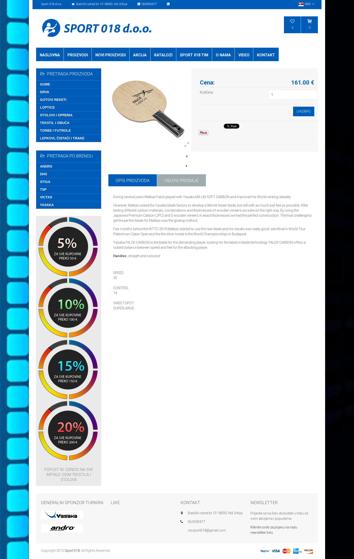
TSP (43, 189)
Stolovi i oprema (56, 115)
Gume (45, 84)
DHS (43, 174)
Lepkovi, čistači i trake (62, 138)
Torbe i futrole (55, 130)
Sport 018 (72, 550)
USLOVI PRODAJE (181, 180)
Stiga (45, 182)
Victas (46, 197)
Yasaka (47, 205)
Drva (44, 92)
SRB (307, 4)
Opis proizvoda (133, 180)
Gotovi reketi (53, 100)
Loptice (47, 107)
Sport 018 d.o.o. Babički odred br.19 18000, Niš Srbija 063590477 (99, 4)
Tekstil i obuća (54, 123)
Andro (46, 166)
